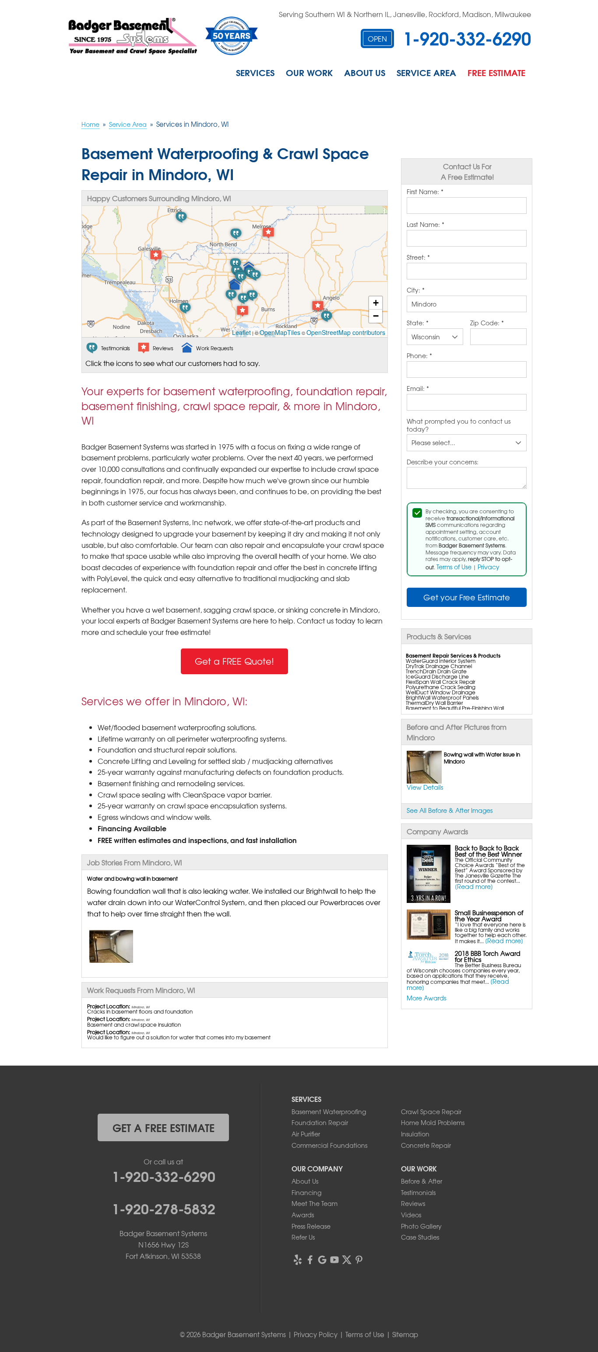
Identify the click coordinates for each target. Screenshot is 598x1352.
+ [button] (376, 302)
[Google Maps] (322, 1259)
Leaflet (241, 332)
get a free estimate (164, 1127)
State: (418, 323)
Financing (306, 1192)
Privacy (489, 566)
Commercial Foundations (329, 1145)
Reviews (413, 1203)
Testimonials (418, 1192)
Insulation (415, 1133)
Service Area (426, 72)
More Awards (426, 997)
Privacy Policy (316, 1334)
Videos (411, 1214)
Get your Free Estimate (466, 597)
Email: (418, 389)
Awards (303, 1214)
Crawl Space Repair (431, 1111)
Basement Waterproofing (329, 1111)
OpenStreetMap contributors (345, 332)
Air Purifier (306, 1133)
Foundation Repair (320, 1122)
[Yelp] (297, 1259)
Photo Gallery (421, 1226)
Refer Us (303, 1237)
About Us (364, 72)
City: (416, 290)
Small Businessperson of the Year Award (489, 915)
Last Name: (425, 225)
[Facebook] (310, 1259)
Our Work (309, 72)
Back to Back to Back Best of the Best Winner (488, 850)
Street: (418, 257)
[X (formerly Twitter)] (346, 1259)
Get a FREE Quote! (234, 661)
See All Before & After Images (449, 810)
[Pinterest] (359, 1259)
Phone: (419, 356)
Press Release (311, 1226)
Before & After (421, 1181)
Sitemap (405, 1334)
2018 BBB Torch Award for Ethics (488, 956)
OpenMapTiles (280, 332)
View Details (425, 787)
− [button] (376, 315)
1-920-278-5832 (163, 1208)
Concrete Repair (426, 1145)
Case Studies (420, 1237)
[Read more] (474, 886)
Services (255, 72)
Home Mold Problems (432, 1122)
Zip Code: (487, 323)
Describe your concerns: (442, 462)
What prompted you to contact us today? (458, 425)
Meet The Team (315, 1203)
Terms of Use (453, 566)
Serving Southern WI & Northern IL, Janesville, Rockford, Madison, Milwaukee (405, 14)
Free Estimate (496, 72)
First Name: (425, 192)
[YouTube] (334, 1259)
